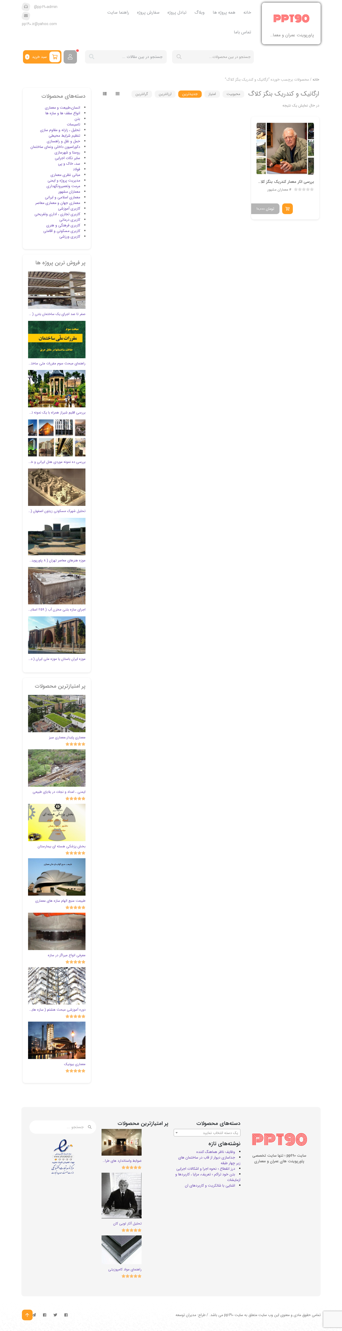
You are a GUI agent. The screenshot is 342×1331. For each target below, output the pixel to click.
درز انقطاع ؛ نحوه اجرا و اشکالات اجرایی (205, 1169)
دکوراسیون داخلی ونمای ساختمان (55, 147)
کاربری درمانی (69, 220)
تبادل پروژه (177, 12)
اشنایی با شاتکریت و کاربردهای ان (210, 1185)
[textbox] (207, 1133)
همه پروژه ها (224, 12)
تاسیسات (73, 124)
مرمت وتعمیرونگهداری (63, 186)
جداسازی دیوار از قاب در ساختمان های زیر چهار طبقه (209, 1160)
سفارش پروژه (148, 12)
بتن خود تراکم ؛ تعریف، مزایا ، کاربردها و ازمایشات (207, 1177)
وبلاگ (200, 12)
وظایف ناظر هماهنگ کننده (215, 1152)
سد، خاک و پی (69, 164)
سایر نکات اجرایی (67, 158)
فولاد (76, 169)
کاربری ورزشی (69, 236)
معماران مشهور (277, 189)
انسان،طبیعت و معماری (62, 108)
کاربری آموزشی (69, 208)
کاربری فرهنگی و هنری (63, 225)
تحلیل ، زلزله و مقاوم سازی (60, 130)
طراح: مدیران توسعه (190, 1315)
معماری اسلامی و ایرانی (62, 197)
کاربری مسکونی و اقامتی (61, 231)
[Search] (91, 57)
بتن (77, 119)
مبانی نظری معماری (65, 175)
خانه (247, 12)
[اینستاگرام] (44, 1315)
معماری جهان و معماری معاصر (57, 203)
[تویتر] (55, 1315)
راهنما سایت (118, 12)
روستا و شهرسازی (67, 152)
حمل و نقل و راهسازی (63, 141)
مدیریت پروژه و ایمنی (64, 180)
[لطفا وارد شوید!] (70, 57)
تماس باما (242, 32)
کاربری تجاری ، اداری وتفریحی (57, 214)
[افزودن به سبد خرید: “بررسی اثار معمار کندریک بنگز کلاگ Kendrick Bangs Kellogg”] (287, 208)
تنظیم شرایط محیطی (64, 136)
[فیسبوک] (66, 1315)
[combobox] (207, 1132)
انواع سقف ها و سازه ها (62, 113)
